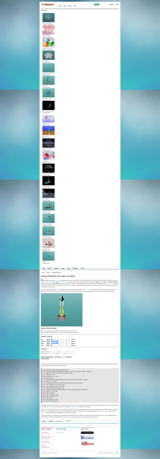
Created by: (45, 24)
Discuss (70, 6)
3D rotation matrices (74, 406)
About (43, 268)
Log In (117, 4)
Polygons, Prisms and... (47, 48)
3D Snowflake (45, 61)
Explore (49, 268)
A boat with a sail (46, 211)
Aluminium (44, 261)
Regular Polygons (46, 35)
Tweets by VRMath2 (60, 432)
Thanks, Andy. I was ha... (46, 436)
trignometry (49, 406)
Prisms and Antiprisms (47, 23)
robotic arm (57, 280)
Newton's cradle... (46, 186)
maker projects (103, 411)
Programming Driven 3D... (48, 174)
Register (112, 4)
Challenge (56, 268)
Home (43, 272)
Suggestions (43, 446)
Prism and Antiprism (45, 441)
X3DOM (69, 285)
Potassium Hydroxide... (47, 224)
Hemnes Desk (45, 123)
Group (68, 268)
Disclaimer (106, 453)
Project (63, 268)
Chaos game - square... (47, 98)
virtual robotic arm (86, 289)
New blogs (44, 10)
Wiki (75, 6)
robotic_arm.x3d (110, 283)
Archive (82, 268)
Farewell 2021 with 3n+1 (48, 73)
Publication (75, 268)
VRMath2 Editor (48, 282)
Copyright (100, 453)
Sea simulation (45, 199)
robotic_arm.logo (64, 282)
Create (60, 6)
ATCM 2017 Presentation (48, 148)
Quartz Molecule (46, 249)
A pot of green (45, 136)
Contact (116, 453)
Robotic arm (45, 86)
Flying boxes (45, 161)
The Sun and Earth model (48, 111)
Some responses (44, 432)
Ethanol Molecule (46, 236)
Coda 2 (57, 289)
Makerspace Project (56, 272)
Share (64, 6)
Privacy (112, 453)
